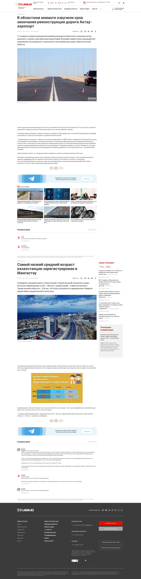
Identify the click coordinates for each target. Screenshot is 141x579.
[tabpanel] (111, 296)
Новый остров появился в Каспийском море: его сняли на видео (109, 316)
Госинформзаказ (50, 535)
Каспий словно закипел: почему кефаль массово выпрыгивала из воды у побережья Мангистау (109, 294)
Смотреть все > (71, 3)
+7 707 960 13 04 (77, 545)
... (100, 8)
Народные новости (70, 9)
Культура (20, 538)
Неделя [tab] (102, 266)
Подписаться (87, 178)
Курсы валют (49, 541)
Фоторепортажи (50, 532)
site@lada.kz (89, 525)
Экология (20, 535)
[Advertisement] (57, 116)
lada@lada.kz (83, 555)
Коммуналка (21, 532)
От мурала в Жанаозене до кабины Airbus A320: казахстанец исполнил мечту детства (110, 282)
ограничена (27, 159)
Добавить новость (111, 523)
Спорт (19, 541)
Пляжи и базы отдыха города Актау (110, 547)
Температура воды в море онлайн (111, 542)
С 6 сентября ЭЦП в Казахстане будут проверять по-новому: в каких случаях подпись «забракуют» (111, 305)
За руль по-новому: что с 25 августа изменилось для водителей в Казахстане (110, 272)
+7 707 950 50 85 (77, 535)
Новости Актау (38, 9)
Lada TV (94, 9)
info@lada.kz (89, 554)
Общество (19, 31)
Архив (46, 538)
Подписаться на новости (110, 528)
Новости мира (84, 9)
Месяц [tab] (108, 266)
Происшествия (22, 527)
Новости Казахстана (55, 9)
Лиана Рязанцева (34, 31)
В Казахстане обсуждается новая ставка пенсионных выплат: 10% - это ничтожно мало (110, 337)
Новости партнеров (23, 186)
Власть (19, 524)
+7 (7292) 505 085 (78, 525)
